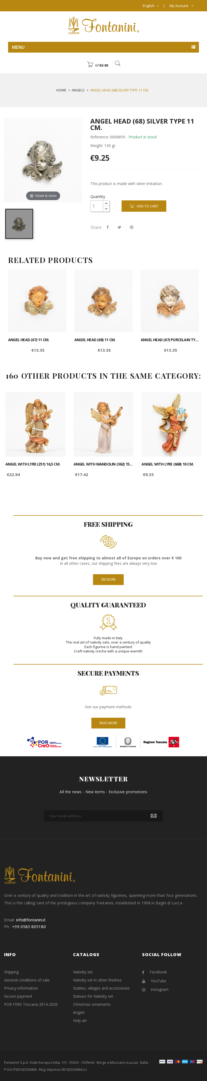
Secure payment (18, 996)
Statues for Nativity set (93, 996)
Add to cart (147, 206)
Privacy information (21, 988)
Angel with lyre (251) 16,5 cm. (32, 464)
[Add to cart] (56, 278)
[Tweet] (119, 227)
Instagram (159, 989)
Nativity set (83, 971)
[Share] (108, 227)
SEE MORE (108, 579)
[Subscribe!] (153, 816)
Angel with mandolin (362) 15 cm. (104, 464)
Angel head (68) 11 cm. (94, 340)
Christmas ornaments (92, 1004)
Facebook (158, 971)
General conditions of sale (27, 980)
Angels (79, 1012)
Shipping (11, 971)
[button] (97, 65)
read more (108, 723)
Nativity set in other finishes (97, 980)
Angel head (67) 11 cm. (28, 340)
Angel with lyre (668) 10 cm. (168, 464)
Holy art (80, 1020)
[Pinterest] (131, 227)
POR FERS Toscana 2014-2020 (31, 1004)
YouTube (158, 980)
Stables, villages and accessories (101, 988)
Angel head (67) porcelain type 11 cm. (170, 340)
